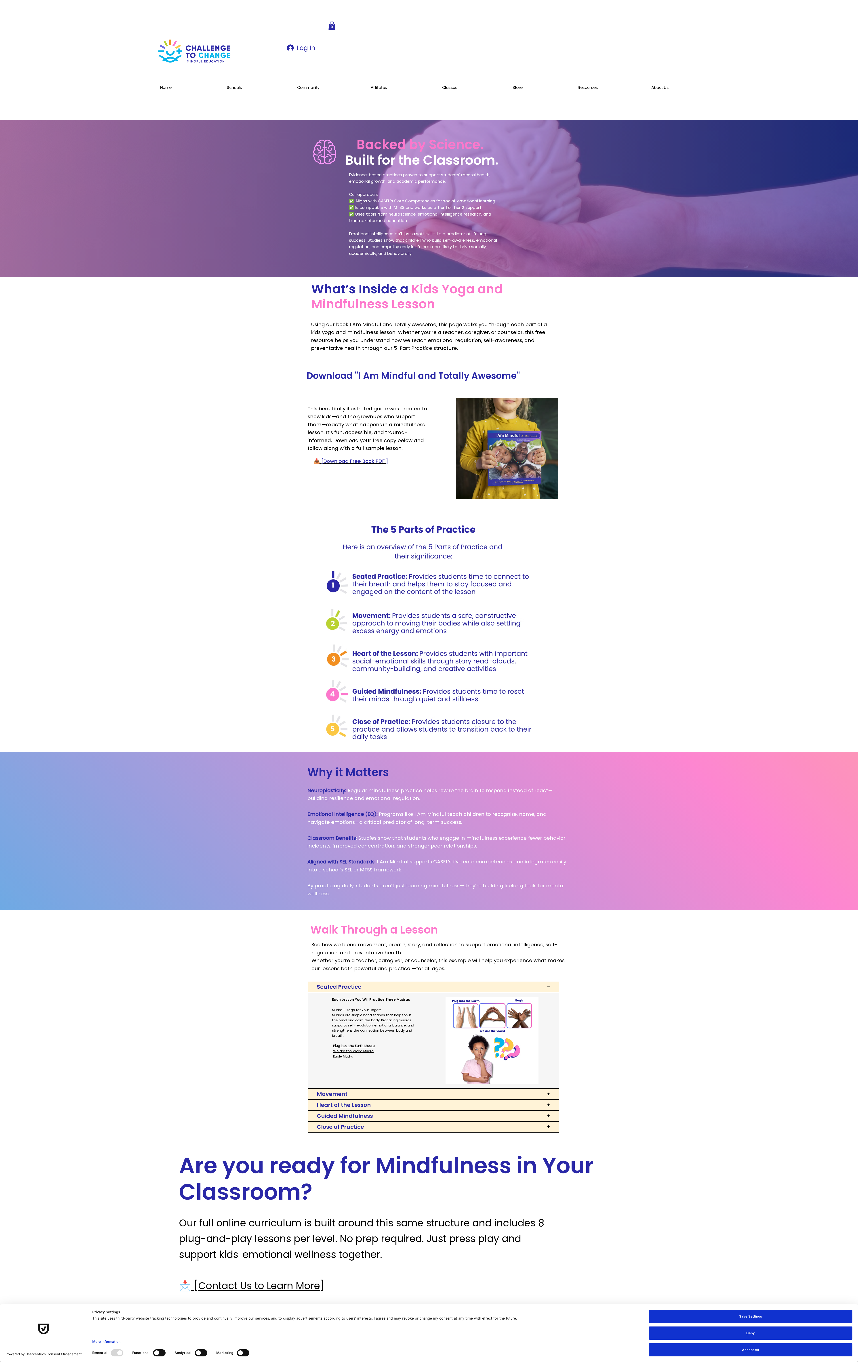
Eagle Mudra (343, 1056)
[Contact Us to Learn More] (257, 1286)
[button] (332, 25)
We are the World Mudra (353, 1051)
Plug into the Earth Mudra (354, 1045)
